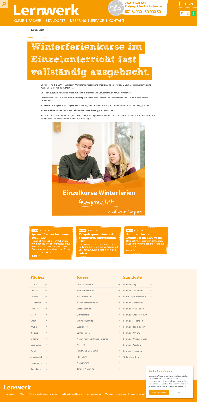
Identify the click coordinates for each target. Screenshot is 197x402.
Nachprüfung (83, 362)
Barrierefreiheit (138, 393)
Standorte (55, 20)
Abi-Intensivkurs (84, 296)
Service (97, 20)
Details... (180, 392)
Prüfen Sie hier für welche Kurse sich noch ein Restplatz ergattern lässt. (75, 110)
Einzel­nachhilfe (84, 308)
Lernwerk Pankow (131, 332)
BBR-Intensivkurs (85, 284)
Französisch (35, 302)
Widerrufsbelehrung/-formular (43, 393)
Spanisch (34, 308)
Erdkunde (34, 338)
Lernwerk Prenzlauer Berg (135, 338)
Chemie (34, 320)
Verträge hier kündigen (115, 393)
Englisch (34, 290)
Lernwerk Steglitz (131, 284)
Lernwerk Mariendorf (133, 320)
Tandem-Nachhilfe (85, 368)
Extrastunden (83, 314)
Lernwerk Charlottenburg (135, 314)
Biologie (34, 332)
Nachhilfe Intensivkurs (87, 302)
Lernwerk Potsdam (132, 344)
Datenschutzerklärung (72, 393)
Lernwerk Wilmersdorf (133, 308)
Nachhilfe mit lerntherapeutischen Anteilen (92, 341)
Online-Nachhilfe (85, 320)
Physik (33, 326)
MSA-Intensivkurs (85, 290)
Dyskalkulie (35, 369)
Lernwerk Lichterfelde (133, 302)
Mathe (33, 284)
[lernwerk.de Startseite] (45, 11)
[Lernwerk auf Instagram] (188, 13)
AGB (22, 393)
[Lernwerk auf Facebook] (182, 13)
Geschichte (35, 344)
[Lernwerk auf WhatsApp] (193, 13)
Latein (33, 314)
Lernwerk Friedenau (132, 351)
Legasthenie (36, 363)
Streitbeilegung (94, 393)
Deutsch (34, 296)
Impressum (10, 393)
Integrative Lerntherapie (88, 350)
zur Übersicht (37, 30)
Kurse (19, 20)
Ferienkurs (82, 356)
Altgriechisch (36, 357)
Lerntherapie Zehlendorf (134, 296)
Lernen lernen (83, 332)
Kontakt (116, 20)
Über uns (78, 20)
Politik (33, 351)
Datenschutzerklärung (177, 386)
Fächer (35, 20)
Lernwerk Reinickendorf (134, 326)
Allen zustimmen (159, 393)
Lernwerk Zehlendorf (133, 290)
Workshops (82, 326)
